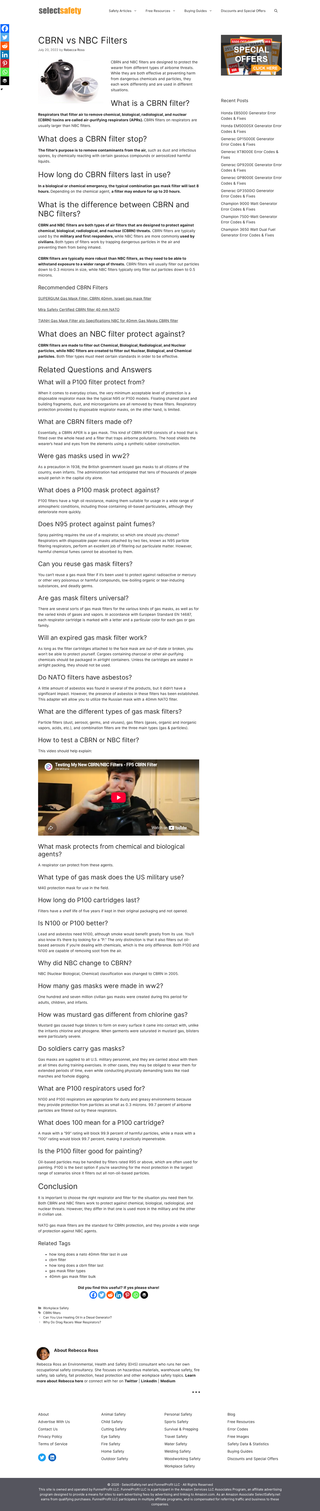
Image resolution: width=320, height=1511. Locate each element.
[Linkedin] (119, 1295)
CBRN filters (52, 1313)
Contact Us (48, 1429)
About (43, 1414)
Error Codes (237, 1429)
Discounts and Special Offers (243, 11)
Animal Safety (113, 1414)
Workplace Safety (56, 1308)
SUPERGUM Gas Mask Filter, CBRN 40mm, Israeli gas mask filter (94, 298)
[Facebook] (93, 1295)
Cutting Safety (113, 1429)
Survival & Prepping (181, 1429)
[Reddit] (110, 1295)
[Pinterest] (127, 1295)
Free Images (238, 1436)
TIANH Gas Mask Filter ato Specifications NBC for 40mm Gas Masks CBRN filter (108, 321)
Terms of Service (52, 1444)
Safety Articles (120, 11)
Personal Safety (178, 1414)
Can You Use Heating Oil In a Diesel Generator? (77, 1317)
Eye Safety (110, 1436)
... (196, 1389)
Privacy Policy (50, 1436)
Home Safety (112, 1451)
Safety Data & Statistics (248, 1444)
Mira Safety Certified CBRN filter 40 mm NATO (79, 309)
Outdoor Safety (114, 1459)
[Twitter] (102, 1295)
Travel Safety (175, 1436)
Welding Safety (177, 1451)
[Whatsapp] (136, 1295)
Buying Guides (195, 11)
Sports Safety (176, 1422)
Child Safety (112, 1422)
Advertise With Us (54, 1422)
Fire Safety (110, 1444)
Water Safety (175, 1444)
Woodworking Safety (182, 1459)
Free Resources (158, 11)
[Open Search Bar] (276, 10)
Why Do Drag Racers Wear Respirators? (72, 1322)
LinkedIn (149, 1381)
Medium (167, 1381)
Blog (231, 1414)
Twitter (131, 1381)
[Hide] (1, 89)
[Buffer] (144, 1295)
